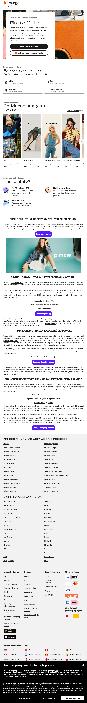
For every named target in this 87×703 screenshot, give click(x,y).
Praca (6, 600)
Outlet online (28, 597)
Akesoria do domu (30, 588)
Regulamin (7, 592)
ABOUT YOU (49, 595)
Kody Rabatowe (29, 605)
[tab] (7, 74)
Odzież (26, 576)
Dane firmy (7, 580)
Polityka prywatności (11, 584)
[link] (23, 82)
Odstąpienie (8, 596)
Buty (25, 580)
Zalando (47, 591)
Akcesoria (27, 584)
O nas (6, 576)
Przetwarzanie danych (11, 588)
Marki (26, 601)
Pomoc (47, 576)
